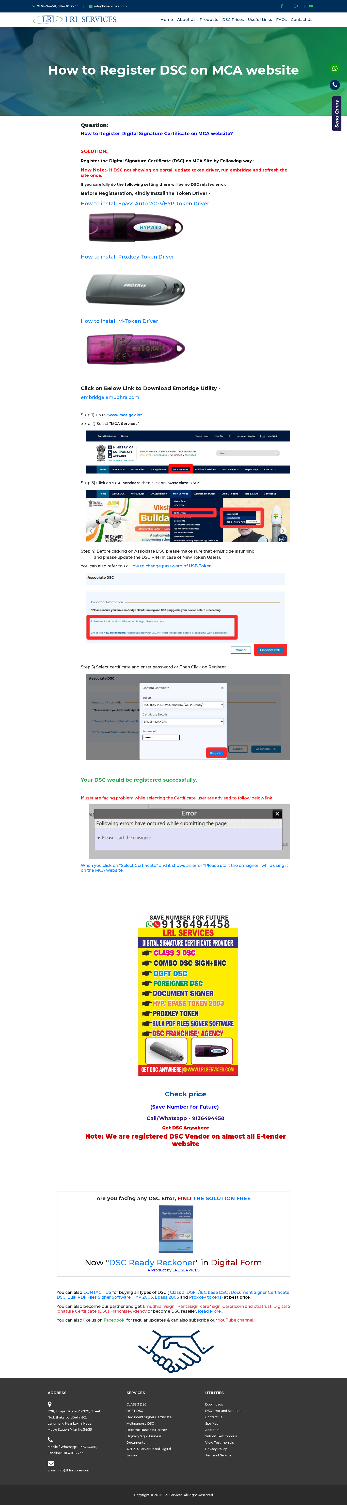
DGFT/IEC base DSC (207, 1292)
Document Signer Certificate (149, 1417)
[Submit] (336, 113)
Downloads (214, 1404)
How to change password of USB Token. (170, 566)
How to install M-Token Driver (119, 321)
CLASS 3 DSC (137, 1404)
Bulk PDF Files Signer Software (99, 1297)
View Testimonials (219, 1442)
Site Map (211, 1423)
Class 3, (177, 1292)
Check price (185, 1094)
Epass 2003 (167, 1297)
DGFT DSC (135, 1411)
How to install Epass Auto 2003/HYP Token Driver (145, 203)
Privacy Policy (216, 1449)
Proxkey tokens (205, 1297)
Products (209, 19)
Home (167, 19)
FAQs (281, 19)
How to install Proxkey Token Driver (127, 257)
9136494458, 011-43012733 (58, 6)
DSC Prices (233, 19)
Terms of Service (218, 1455)
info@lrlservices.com (110, 6)
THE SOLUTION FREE (214, 1198)
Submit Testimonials (221, 1436)
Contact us (213, 1417)
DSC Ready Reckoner (152, 1262)
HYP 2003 (142, 1297)
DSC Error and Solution (223, 1411)
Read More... (210, 1311)
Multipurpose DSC (140, 1423)
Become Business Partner (147, 1430)
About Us (186, 19)
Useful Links (260, 19)
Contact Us (301, 19)
